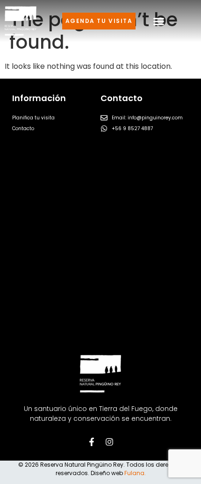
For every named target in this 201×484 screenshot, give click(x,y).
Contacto (23, 128)
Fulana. (135, 473)
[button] (159, 21)
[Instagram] (109, 442)
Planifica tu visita (33, 117)
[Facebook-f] (91, 442)
